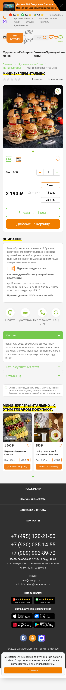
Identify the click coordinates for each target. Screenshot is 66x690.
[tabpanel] (33, 117)
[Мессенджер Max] (41, 638)
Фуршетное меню (11, 54)
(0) (13, 376)
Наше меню (33, 488)
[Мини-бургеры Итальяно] (33, 116)
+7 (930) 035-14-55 (28, 41)
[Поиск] (45, 38)
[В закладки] (57, 159)
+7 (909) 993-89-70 (33, 553)
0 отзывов (37, 79)
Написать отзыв (55, 79)
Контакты (44, 22)
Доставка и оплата (23, 18)
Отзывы (30, 22)
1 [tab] (33, 152)
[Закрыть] (61, 5)
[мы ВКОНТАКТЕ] (23, 638)
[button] (33, 476)
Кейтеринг (26, 52)
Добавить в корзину (33, 224)
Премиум (52, 52)
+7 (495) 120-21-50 (28, 33)
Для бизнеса (20, 25)
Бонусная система (48, 18)
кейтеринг (40, 648)
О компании (55, 15)
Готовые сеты (40, 54)
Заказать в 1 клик (33, 213)
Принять (33, 670)
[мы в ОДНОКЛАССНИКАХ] (32, 638)
